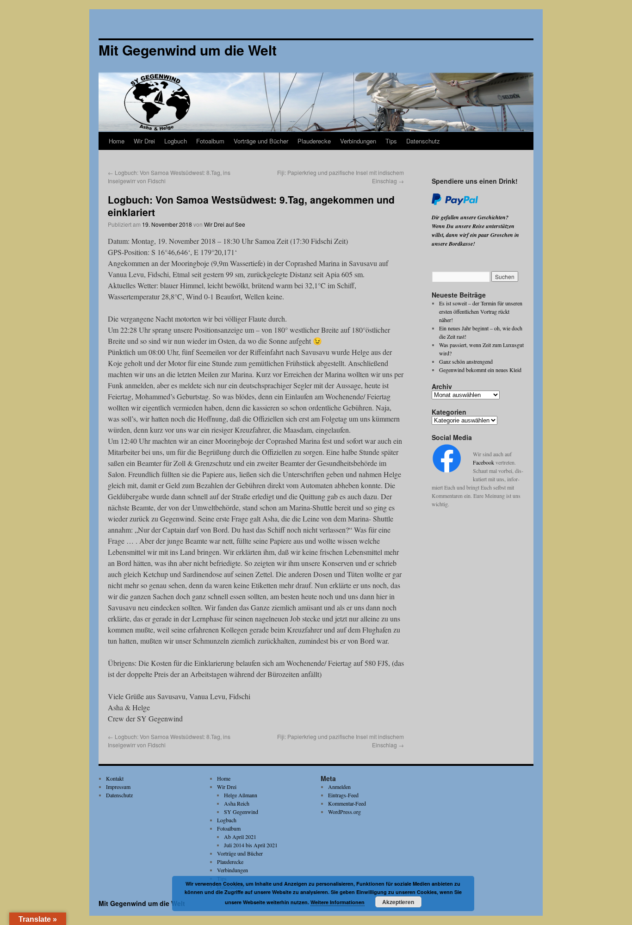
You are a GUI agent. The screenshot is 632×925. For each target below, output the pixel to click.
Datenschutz (423, 141)
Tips (391, 141)
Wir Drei (144, 141)
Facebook (483, 462)
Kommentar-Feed (347, 803)
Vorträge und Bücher (261, 141)
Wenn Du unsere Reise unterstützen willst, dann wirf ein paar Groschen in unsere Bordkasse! (475, 235)
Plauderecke (314, 141)
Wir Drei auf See (224, 224)
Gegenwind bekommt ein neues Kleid (480, 369)
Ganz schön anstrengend (466, 361)
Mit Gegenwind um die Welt (142, 903)
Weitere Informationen (337, 902)
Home (116, 141)
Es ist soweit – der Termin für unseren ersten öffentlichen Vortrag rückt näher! (480, 311)
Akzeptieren (398, 902)
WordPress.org (344, 811)
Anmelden (339, 786)
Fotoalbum (210, 141)
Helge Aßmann (240, 795)
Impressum (118, 786)
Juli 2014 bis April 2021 (251, 845)
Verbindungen (358, 141)
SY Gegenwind (241, 811)
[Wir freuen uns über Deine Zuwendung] (455, 203)
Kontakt (115, 778)
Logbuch (175, 141)
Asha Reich (236, 803)
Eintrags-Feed (343, 795)
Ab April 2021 (240, 836)
